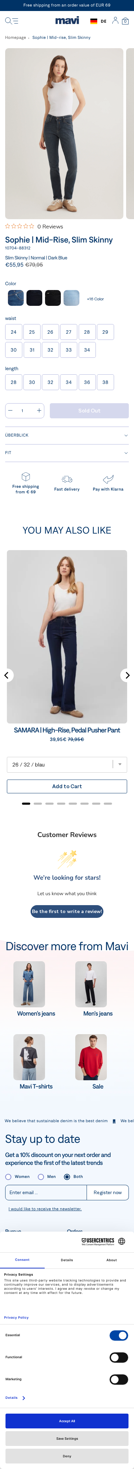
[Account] (115, 21)
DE (104, 21)
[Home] (67, 21)
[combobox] (98, 21)
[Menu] (11, 21)
